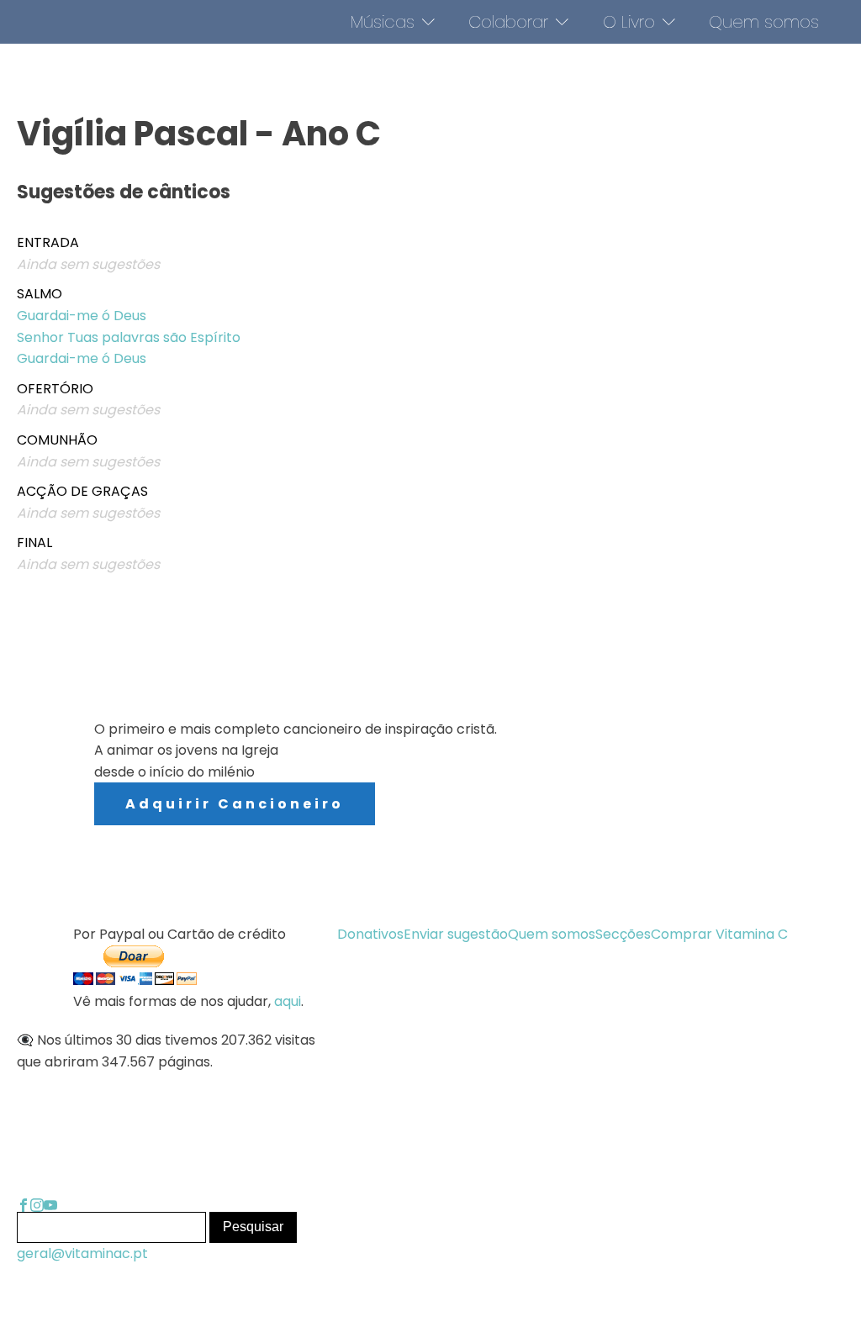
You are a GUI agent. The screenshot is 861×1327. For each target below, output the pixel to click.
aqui (287, 1001)
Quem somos (764, 22)
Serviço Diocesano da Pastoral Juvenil (649, 779)
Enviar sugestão (456, 934)
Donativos (370, 934)
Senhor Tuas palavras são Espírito (128, 337)
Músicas (383, 22)
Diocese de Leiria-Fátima (609, 829)
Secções (623, 934)
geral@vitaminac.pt (82, 1253)
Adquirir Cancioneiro (234, 804)
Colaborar (508, 22)
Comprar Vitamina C (719, 934)
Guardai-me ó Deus (81, 315)
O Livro (629, 22)
